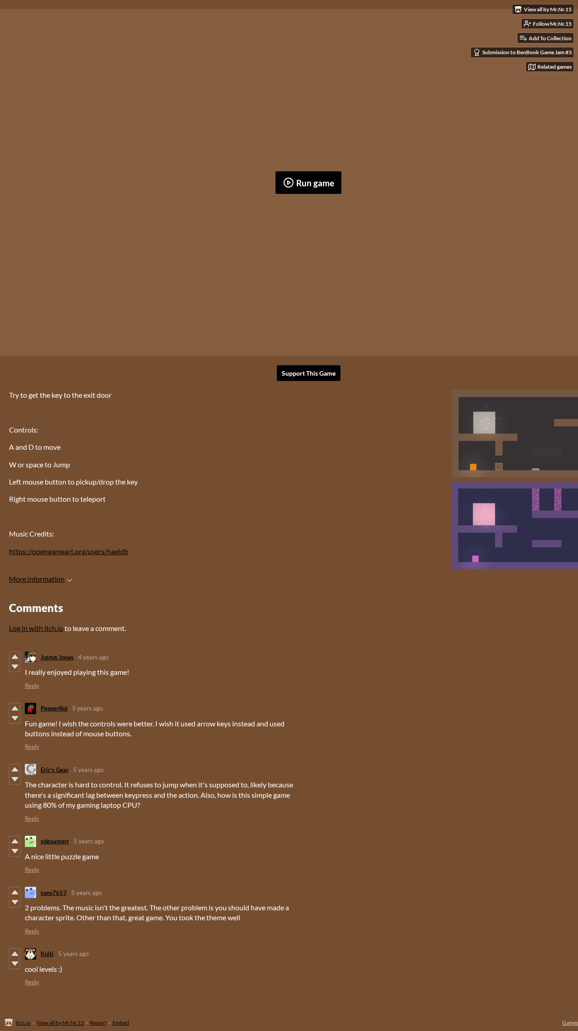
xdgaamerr (55, 841)
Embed (120, 1022)
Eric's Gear (55, 769)
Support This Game (309, 373)
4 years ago (93, 657)
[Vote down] (14, 667)
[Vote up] (14, 657)
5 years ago (87, 708)
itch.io (23, 1022)
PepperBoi (54, 708)
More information (37, 578)
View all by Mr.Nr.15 (60, 1022)
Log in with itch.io (36, 628)
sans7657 (54, 892)
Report (98, 1022)
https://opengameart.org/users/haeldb (68, 551)
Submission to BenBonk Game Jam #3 (527, 52)
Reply (32, 685)
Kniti (47, 953)
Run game (315, 183)
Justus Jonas (57, 657)
